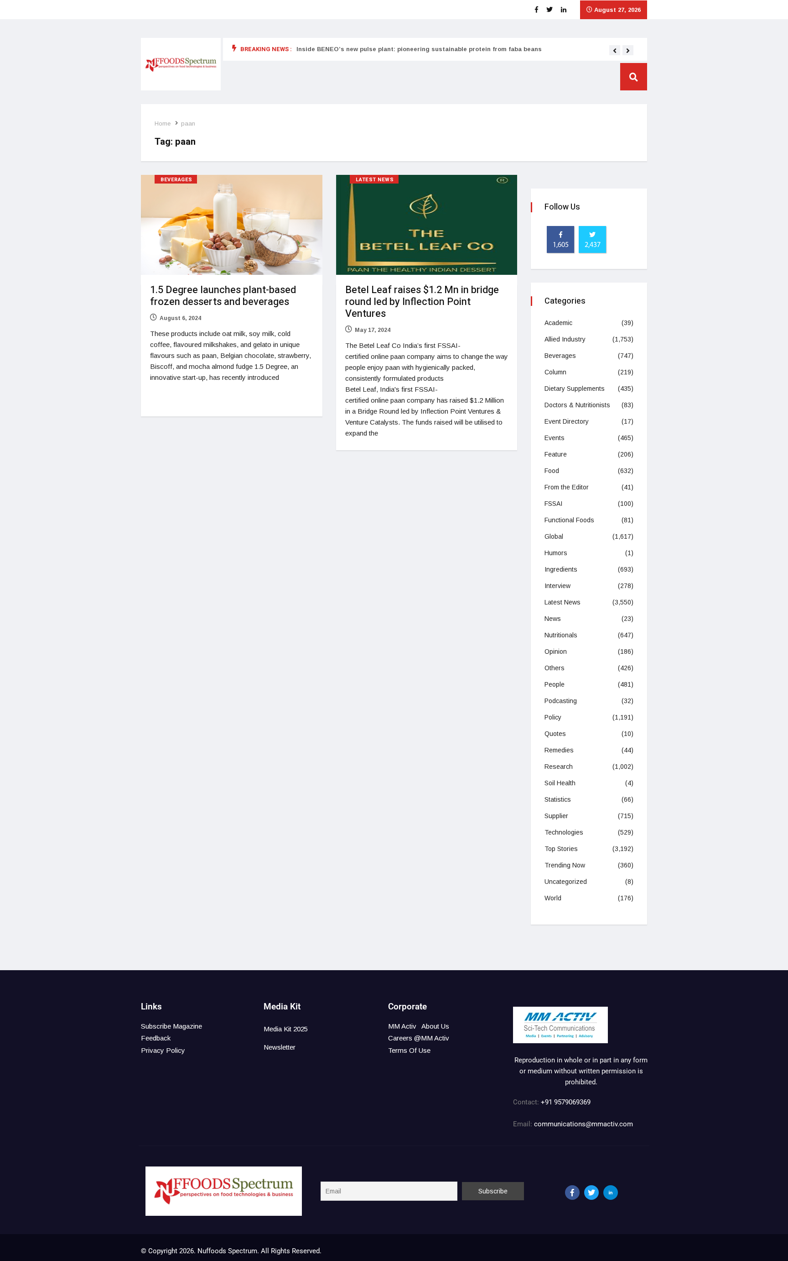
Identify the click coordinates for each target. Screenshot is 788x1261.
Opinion (555, 651)
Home (163, 123)
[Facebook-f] (572, 1192)
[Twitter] (591, 1192)
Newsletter (280, 1047)
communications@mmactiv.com (582, 1124)
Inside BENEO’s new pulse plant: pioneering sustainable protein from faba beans (419, 49)
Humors (555, 553)
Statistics (557, 799)
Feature (555, 454)
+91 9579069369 (566, 1102)
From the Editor (566, 487)
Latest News (375, 180)
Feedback (156, 1038)
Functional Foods (569, 520)
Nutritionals (560, 635)
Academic (558, 322)
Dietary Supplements (574, 388)
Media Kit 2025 (286, 1029)
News (552, 618)
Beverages (176, 180)
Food (551, 470)
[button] (614, 50)
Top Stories (561, 848)
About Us (435, 1026)
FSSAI (553, 503)
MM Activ (402, 1026)
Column (555, 372)
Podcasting (560, 700)
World (552, 898)
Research (558, 766)
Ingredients (560, 569)
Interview (557, 585)
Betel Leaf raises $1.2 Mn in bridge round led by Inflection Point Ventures (422, 302)
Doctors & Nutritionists (577, 405)
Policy (552, 717)
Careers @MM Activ (418, 1038)
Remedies (559, 750)
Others (554, 668)
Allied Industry (565, 339)
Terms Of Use (409, 1050)
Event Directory (566, 421)
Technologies (563, 832)
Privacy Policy (163, 1050)
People (554, 684)
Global (553, 536)
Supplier (556, 816)
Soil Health (559, 783)
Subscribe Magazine (171, 1026)
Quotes (555, 733)
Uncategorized (565, 881)
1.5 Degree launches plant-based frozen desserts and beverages (223, 296)
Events (554, 437)
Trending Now (564, 865)
